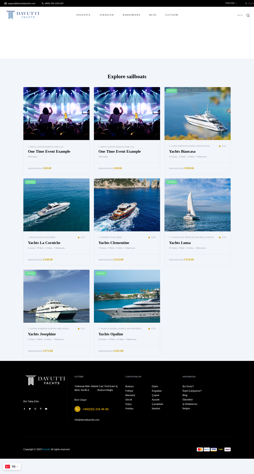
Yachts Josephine (42, 334)
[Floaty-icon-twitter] (30, 409)
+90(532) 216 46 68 (95, 409)
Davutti (46, 449)
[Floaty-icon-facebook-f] (24, 409)
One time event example (49, 151)
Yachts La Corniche (44, 243)
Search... (240, 15)
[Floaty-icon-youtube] (46, 409)
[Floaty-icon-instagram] (35, 409)
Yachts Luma (180, 243)
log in (249, 3)
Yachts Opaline (110, 334)
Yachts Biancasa (182, 151)
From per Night (35, 169)
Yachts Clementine (113, 243)
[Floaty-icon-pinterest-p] (41, 409)
